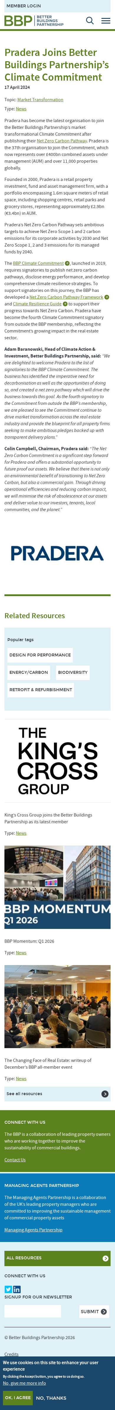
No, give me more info (24, 1383)
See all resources (24, 1093)
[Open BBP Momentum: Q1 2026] (57, 887)
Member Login (23, 6)
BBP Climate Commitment (38, 263)
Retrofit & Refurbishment (40, 689)
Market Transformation (40, 100)
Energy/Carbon (28, 672)
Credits (11, 1354)
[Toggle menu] (107, 20)
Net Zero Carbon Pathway (62, 141)
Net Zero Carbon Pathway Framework (66, 297)
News (21, 109)
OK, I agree (18, 1397)
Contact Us (15, 1160)
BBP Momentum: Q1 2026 (29, 941)
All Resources (24, 1258)
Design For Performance (40, 655)
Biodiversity (73, 672)
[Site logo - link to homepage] (33, 20)
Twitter (8, 1289)
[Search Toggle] (87, 20)
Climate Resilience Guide (37, 304)
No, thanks (51, 1398)
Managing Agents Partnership (33, 1230)
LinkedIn (17, 1289)
